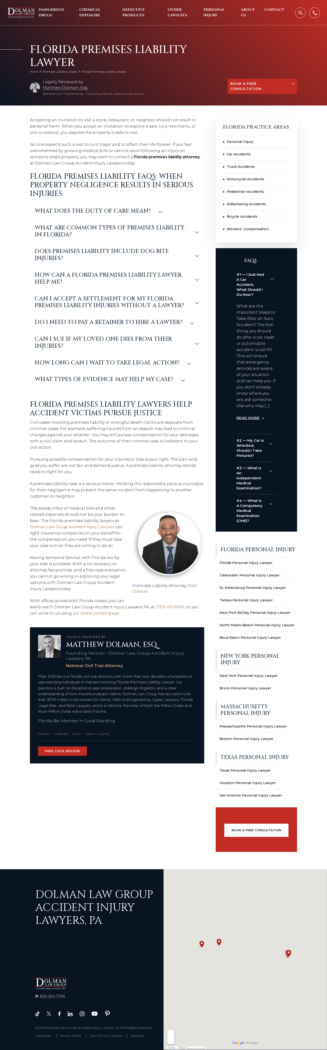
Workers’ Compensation (248, 229)
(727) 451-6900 (170, 607)
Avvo (77, 734)
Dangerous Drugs (51, 12)
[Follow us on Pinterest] (107, 1013)
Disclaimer (43, 1036)
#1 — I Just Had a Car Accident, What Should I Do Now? (250, 284)
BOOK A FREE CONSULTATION (245, 86)
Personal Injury (214, 12)
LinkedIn (61, 734)
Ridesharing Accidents (246, 204)
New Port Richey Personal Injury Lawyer (255, 612)
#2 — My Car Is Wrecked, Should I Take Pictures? (250, 448)
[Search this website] (300, 12)
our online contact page (96, 613)
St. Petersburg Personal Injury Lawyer (253, 588)
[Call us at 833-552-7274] (314, 12)
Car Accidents (239, 154)
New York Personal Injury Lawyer (248, 676)
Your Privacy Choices (106, 1036)
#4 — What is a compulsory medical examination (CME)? (250, 510)
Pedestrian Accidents (245, 191)
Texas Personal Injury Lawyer (245, 770)
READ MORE (248, 418)
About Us (248, 12)
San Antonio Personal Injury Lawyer (251, 795)
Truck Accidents (241, 166)
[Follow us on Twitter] (49, 1013)
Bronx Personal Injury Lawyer (245, 688)
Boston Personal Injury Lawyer (246, 739)
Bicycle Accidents (242, 216)
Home (34, 71)
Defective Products (133, 12)
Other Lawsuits (177, 12)
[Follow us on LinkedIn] (70, 1013)
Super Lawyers (97, 734)
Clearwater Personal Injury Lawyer (250, 575)
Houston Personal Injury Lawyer (248, 783)
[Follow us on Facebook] (59, 1013)
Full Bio (44, 734)
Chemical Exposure (90, 12)
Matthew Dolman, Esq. (65, 87)
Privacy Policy (70, 1036)
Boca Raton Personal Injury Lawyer (250, 637)
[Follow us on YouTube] (94, 1013)
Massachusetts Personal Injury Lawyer (253, 726)
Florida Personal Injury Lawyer (246, 563)
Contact (274, 9)
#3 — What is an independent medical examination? (249, 478)
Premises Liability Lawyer (60, 71)
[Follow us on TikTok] (37, 1013)
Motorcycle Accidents (245, 179)
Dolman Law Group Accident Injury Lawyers (72, 527)
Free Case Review (62, 751)
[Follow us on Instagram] (82, 1013)
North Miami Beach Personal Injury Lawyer (257, 625)
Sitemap (137, 1036)
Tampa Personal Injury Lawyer (246, 600)
